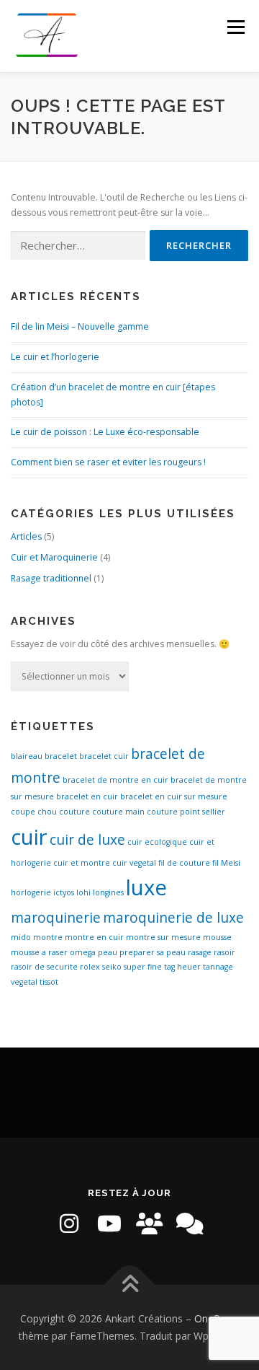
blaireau (26, 756)
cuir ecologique (157, 842)
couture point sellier (186, 812)
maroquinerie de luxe (173, 917)
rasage (200, 952)
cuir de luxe (87, 839)
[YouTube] (109, 1223)
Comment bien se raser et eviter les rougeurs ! (108, 462)
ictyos (63, 892)
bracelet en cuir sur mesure (173, 796)
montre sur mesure (163, 937)
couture (74, 812)
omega (83, 952)
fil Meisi (226, 863)
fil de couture (184, 863)
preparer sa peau (152, 952)
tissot (49, 982)
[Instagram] (69, 1223)
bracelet (61, 756)
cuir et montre (81, 863)
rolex (90, 967)
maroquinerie (56, 917)
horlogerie (31, 892)
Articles (26, 536)
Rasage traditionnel (51, 578)
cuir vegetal (134, 863)
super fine (143, 967)
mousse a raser (39, 952)
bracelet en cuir (87, 796)
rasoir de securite (44, 967)
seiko (112, 967)
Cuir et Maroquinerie (54, 557)
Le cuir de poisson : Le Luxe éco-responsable (105, 432)
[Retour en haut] (129, 1285)
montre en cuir (94, 937)
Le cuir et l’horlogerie (55, 357)
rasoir (224, 952)
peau (107, 952)
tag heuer (182, 967)
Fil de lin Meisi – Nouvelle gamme (80, 326)
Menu (235, 27)
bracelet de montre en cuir (115, 780)
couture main (118, 812)
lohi (83, 892)
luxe (146, 887)
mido (21, 937)
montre (48, 937)
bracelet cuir (104, 756)
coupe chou (34, 812)
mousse (217, 937)
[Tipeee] (149, 1223)
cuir (29, 836)
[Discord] (190, 1223)
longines (108, 892)
